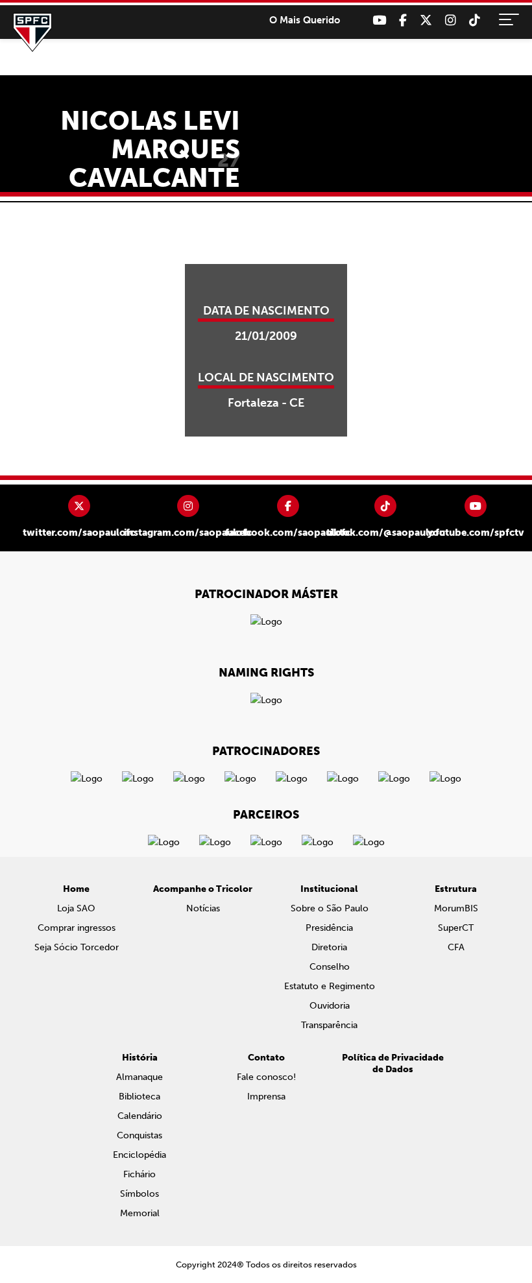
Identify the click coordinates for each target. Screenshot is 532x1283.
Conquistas (139, 1135)
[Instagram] (450, 20)
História (140, 1057)
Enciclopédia (139, 1154)
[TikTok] (474, 20)
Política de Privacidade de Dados (393, 1063)
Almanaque (139, 1077)
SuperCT (456, 927)
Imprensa (266, 1096)
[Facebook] (403, 20)
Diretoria (329, 947)
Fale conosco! (266, 1077)
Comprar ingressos (76, 927)
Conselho (329, 966)
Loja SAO (76, 908)
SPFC (32, 32)
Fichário (139, 1174)
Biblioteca (139, 1096)
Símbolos (139, 1193)
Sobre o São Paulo (330, 908)
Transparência (329, 1025)
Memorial (140, 1213)
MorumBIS (456, 908)
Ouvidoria (329, 1005)
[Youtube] (379, 20)
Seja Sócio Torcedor (76, 947)
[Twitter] (426, 20)
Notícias (203, 908)
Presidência (329, 927)
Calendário (139, 1115)
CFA (456, 947)
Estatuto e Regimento (329, 986)
